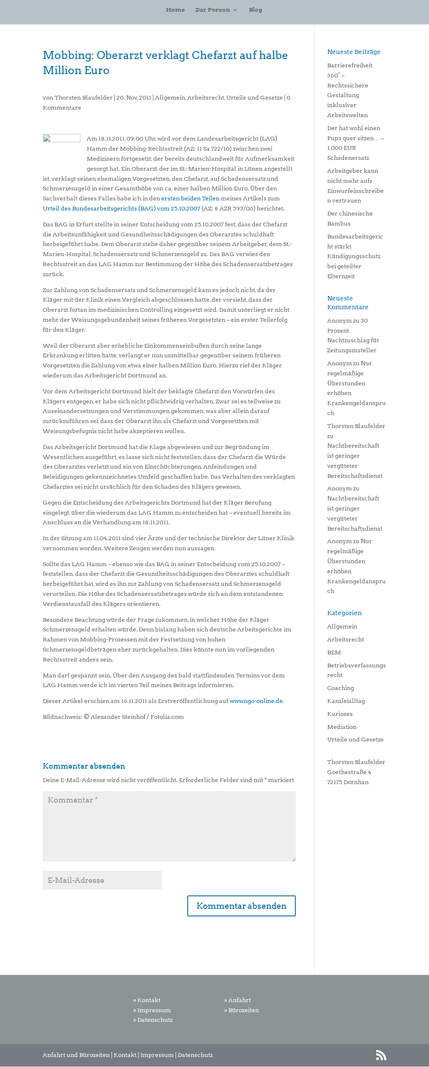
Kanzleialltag (346, 701)
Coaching (340, 688)
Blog (255, 10)
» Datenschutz (153, 1019)
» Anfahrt (237, 1000)
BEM (334, 652)
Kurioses (340, 713)
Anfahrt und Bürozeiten (76, 1055)
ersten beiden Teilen (190, 198)
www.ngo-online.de (256, 701)
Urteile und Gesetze (254, 97)
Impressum (157, 1055)
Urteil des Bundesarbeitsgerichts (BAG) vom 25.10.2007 (121, 208)
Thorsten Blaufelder (83, 97)
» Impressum (152, 1010)
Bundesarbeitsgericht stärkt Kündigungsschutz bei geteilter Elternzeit (355, 256)
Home (175, 10)
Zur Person (212, 10)
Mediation (342, 726)
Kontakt (125, 1055)
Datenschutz (195, 1055)
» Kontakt (146, 1000)
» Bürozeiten (241, 1010)
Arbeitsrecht (205, 97)
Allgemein (170, 97)
